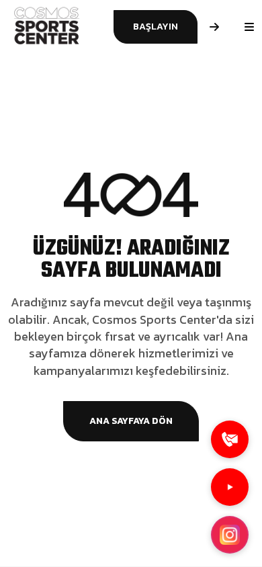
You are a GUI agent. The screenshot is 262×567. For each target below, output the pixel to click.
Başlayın (155, 26)
